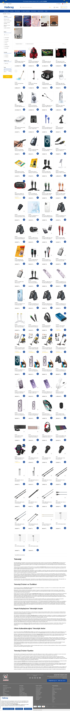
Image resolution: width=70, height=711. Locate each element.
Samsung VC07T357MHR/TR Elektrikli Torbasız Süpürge (33, 62)
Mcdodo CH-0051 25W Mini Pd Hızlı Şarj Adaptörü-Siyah (20, 216)
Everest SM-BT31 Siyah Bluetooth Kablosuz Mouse (60, 414)
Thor (6, 42)
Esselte (53, 701)
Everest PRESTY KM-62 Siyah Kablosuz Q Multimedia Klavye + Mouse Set (19, 436)
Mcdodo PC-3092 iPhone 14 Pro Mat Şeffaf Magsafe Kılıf (61, 282)
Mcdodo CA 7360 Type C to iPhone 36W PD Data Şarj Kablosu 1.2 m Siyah (33, 326)
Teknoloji (11, 11)
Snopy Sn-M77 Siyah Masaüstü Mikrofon (59, 128)
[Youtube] (40, 678)
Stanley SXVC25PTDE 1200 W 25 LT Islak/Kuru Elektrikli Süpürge (47, 348)
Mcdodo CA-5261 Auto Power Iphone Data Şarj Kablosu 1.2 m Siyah (46, 172)
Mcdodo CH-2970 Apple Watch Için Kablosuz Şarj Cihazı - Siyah (19, 150)
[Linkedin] (35, 678)
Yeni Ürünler (21, 687)
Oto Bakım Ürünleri (39, 692)
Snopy (57, 126)
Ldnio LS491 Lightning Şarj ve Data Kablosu (47, 503)
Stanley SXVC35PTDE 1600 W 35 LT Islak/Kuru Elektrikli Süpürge (20, 348)
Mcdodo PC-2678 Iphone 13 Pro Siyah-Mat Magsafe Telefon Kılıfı (61, 216)
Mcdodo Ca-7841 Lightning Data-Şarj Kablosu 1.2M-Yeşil (47, 194)
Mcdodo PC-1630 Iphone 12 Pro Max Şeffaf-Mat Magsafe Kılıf (33, 216)
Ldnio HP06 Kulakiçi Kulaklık (61, 524)
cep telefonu (27, 564)
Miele (6, 44)
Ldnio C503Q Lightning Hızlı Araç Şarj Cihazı (33, 458)
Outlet (46, 11)
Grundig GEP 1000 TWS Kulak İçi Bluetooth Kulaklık (60, 84)
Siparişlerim (10, 3)
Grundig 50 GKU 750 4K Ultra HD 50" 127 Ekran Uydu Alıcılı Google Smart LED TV (20, 62)
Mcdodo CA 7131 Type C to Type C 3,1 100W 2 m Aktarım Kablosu (61, 150)
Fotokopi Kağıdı (38, 688)
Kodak (16, 170)
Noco (16, 192)
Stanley (16, 346)
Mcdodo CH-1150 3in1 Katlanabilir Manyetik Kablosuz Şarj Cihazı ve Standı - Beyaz (60, 392)
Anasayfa (4, 13)
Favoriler (59, 3)
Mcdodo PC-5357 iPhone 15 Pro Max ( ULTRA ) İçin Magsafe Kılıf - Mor (33, 392)
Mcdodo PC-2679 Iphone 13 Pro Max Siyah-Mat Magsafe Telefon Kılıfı (20, 238)
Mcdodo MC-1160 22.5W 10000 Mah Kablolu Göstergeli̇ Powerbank (60, 106)
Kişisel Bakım (38, 698)
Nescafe (53, 691)
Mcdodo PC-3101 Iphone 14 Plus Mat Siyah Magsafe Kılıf (47, 304)
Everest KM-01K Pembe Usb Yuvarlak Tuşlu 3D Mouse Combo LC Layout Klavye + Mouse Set (33, 436)
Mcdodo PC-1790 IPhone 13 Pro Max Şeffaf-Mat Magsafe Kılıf (47, 150)
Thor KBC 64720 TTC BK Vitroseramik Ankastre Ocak (61, 62)
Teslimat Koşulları (6, 694)
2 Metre (6, 56)
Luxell (29, 126)
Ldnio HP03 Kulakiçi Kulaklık (33, 546)
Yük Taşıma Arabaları (39, 687)
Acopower (7, 46)
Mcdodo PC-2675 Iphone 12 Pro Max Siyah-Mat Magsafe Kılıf (61, 304)
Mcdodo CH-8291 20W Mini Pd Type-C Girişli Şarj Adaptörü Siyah (33, 150)
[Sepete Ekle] (24, 65)
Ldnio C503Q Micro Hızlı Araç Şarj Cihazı (46, 458)
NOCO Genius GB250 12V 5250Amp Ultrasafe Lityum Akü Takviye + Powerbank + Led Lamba (20, 194)
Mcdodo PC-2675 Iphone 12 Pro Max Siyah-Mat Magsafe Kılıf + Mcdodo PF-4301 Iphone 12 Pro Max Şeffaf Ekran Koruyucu (61, 370)
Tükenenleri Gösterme (29, 43)
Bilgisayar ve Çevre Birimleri (7, 25)
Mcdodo (29, 104)
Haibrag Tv (4, 693)
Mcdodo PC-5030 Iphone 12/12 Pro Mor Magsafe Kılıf (20, 414)
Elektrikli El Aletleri (39, 697)
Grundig (6, 39)
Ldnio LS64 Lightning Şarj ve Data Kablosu (33, 480)
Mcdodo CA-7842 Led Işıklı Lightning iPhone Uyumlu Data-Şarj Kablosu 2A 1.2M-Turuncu (61, 194)
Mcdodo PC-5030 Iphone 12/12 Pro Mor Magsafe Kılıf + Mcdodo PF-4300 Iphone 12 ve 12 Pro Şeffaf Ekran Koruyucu (33, 370)
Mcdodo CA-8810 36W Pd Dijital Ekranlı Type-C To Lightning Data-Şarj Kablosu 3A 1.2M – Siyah (33, 260)
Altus (53, 687)
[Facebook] (30, 678)
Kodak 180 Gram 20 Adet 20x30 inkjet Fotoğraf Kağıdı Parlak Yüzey (20, 172)
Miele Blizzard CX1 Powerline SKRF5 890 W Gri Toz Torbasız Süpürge (20, 106)
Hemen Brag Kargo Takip (7, 687)
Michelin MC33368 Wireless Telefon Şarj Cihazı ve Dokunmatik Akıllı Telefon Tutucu (19, 458)
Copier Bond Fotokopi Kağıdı (56, 688)
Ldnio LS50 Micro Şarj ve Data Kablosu (32, 503)
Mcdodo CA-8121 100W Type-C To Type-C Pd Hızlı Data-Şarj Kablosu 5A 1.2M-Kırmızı (61, 238)
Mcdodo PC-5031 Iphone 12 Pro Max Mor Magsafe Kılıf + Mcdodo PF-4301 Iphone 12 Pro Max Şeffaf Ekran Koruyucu (47, 370)
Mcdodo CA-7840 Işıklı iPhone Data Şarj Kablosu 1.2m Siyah (33, 282)
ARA (50, 7)
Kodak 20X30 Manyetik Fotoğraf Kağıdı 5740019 (19, 260)
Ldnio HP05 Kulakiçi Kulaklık (20, 546)
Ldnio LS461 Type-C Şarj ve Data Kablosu (61, 503)
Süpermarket (6, 11)
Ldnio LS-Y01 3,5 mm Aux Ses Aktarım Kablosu (46, 525)
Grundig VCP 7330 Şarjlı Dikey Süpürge (32, 84)
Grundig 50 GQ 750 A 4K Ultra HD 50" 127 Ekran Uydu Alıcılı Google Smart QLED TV (46, 62)
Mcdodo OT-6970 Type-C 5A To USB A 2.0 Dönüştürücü (47, 238)
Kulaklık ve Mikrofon (7, 27)
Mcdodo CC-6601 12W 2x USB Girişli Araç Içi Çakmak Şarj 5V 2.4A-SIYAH (33, 238)
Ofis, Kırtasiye (17, 11)
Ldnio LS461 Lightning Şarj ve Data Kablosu (19, 525)
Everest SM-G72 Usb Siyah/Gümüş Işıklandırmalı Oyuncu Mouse (47, 414)
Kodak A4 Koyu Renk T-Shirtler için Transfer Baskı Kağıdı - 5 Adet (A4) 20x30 (33, 172)
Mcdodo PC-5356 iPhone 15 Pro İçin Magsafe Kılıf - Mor (47, 392)
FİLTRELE (8, 76)
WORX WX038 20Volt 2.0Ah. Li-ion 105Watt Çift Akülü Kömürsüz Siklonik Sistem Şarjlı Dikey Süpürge (61, 348)
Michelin (16, 456)
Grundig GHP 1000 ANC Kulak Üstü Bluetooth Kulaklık (46, 326)
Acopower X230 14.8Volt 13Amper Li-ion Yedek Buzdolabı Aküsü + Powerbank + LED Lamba (60, 326)
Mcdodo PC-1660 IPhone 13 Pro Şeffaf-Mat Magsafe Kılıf (47, 216)
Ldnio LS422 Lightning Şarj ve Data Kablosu (33, 525)
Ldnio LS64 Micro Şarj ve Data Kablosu (19, 480)
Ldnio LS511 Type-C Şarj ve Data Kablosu (47, 480)
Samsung (7, 37)
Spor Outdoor (33, 11)
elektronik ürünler (57, 656)
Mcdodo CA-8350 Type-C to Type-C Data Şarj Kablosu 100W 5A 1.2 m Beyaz (20, 326)
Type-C (6, 63)
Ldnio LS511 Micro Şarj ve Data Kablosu (60, 480)
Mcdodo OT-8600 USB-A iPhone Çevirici (19, 282)
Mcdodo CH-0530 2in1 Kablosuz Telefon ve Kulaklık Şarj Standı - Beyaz (61, 172)
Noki (53, 700)
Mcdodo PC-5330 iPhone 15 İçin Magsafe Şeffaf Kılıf (20, 392)
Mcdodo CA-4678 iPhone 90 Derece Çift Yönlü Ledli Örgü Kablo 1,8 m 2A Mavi (47, 128)
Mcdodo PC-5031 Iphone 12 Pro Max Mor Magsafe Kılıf (33, 414)
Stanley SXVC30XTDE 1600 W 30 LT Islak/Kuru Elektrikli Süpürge (33, 348)
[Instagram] (37, 678)
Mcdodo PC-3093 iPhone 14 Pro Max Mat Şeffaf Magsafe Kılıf (20, 304)
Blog (3, 692)
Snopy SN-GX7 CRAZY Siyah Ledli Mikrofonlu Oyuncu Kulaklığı (47, 436)
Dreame (16, 82)
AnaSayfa (4, 3)
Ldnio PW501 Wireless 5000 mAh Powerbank (20, 128)
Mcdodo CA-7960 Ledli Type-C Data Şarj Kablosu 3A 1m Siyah (33, 194)
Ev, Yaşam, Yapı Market (25, 11)
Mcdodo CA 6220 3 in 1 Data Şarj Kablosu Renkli (46, 260)
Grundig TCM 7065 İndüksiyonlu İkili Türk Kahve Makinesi (47, 84)
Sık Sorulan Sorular (6, 691)
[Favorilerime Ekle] (24, 57)
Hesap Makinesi (38, 693)
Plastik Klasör (38, 691)
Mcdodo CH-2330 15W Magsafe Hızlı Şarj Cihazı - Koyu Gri (33, 106)
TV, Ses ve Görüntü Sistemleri (7, 23)
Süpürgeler (37, 699)
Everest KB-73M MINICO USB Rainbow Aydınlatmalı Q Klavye (61, 436)
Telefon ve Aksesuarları (7, 20)
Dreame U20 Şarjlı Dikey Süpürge (19, 84)
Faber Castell (54, 692)
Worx (56, 346)
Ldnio (16, 126)
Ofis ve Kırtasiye (22, 692)
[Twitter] (32, 678)
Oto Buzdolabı (38, 694)
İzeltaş (53, 699)
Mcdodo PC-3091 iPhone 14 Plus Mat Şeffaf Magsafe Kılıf (47, 282)
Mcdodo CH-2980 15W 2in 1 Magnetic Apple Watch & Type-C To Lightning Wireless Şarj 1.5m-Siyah (47, 106)
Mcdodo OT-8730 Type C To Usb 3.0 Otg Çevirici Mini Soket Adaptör (61, 260)
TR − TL (65, 3)
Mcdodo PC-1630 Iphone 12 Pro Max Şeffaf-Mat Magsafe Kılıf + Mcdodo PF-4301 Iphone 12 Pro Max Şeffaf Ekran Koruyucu (20, 370)
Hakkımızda (5, 688)
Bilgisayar (43, 587)
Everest (43, 412)
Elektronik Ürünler (6, 19)
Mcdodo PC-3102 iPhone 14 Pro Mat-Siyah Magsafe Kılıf (33, 304)
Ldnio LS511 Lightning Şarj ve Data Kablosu (19, 503)
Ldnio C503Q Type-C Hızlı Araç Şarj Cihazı (60, 458)
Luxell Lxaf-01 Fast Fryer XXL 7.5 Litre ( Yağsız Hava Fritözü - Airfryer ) (33, 128)
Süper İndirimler (40, 11)
